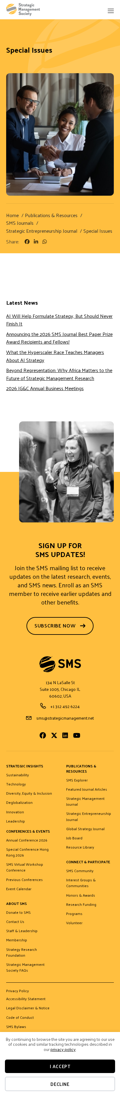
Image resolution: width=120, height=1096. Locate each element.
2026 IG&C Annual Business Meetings (45, 388)
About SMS (16, 904)
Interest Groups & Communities (81, 883)
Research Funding (81, 905)
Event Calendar (18, 889)
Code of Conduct (20, 1018)
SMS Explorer (77, 780)
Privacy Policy (17, 991)
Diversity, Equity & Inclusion (29, 793)
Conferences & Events (28, 831)
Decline (59, 1084)
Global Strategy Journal (85, 829)
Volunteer (74, 923)
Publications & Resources (81, 768)
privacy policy (63, 1049)
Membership (16, 940)
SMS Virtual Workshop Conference (24, 867)
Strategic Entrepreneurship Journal (88, 817)
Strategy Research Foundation (21, 953)
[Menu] (110, 11)
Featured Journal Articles (86, 789)
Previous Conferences (24, 880)
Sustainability (17, 775)
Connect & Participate (88, 862)
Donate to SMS (18, 913)
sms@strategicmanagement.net (65, 718)
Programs (74, 914)
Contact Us (15, 922)
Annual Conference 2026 (26, 840)
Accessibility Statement (26, 999)
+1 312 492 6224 (65, 706)
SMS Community (80, 871)
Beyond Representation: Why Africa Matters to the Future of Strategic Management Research (59, 374)
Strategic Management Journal (85, 802)
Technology (16, 784)
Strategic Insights (24, 766)
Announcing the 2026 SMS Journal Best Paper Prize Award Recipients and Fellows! (59, 338)
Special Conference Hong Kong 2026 (27, 852)
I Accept (60, 1066)
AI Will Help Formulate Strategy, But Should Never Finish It (59, 319)
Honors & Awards (80, 895)
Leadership (15, 821)
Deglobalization (19, 803)
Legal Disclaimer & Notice (28, 1008)
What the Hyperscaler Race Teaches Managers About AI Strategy (55, 356)
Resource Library (80, 847)
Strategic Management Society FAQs (25, 968)
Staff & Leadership (22, 931)
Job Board (74, 838)
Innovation (15, 812)
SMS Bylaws (16, 1027)
